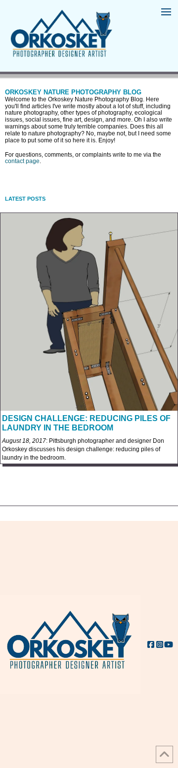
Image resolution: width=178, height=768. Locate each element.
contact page (22, 161)
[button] (166, 12)
